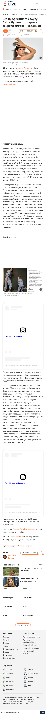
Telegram (9, 673)
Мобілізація (28, 616)
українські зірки (17, 546)
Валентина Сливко (12, 556)
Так (42, 713)
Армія (25, 9)
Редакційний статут (30, 645)
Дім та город (8, 598)
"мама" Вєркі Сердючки (24, 529)
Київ (25, 607)
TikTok (30, 669)
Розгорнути (23, 625)
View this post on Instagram (15, 336)
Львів (5, 616)
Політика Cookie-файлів (29, 652)
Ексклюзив (7, 607)
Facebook (9, 685)
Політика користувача (31, 637)
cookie (17, 713)
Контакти (6, 643)
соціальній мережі (11, 84)
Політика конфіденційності (30, 641)
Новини (17, 9)
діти (5, 546)
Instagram (10, 681)
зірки (29, 546)
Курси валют (8, 655)
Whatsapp (10, 689)
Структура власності (10, 649)
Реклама (6, 646)
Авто (25, 589)
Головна (5, 14)
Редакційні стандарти (31, 648)
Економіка (34, 9)
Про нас (6, 637)
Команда (6, 652)
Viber (8, 677)
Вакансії (6, 640)
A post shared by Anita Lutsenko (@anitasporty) (23, 365)
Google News (33, 673)
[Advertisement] (23, 115)
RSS (29, 685)
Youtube (9, 669)
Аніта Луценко (25, 68)
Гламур (14, 14)
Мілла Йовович (17, 536)
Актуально (7, 589)
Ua (36, 3)
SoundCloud (32, 681)
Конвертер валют (9, 658)
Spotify (30, 677)
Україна (8, 9)
